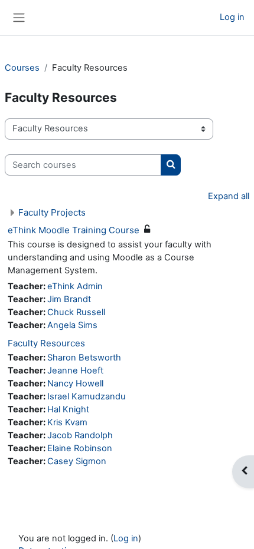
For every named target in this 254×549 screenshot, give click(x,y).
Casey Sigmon (76, 461)
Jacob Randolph (80, 435)
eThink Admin (75, 286)
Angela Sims (72, 325)
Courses (22, 67)
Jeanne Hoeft (75, 370)
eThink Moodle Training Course (73, 230)
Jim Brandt (69, 299)
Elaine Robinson (79, 448)
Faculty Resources (46, 343)
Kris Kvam (67, 422)
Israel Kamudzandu (86, 396)
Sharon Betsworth (84, 357)
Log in (232, 17)
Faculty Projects (52, 212)
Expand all (228, 196)
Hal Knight (68, 409)
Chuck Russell (76, 312)
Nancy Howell (75, 383)
